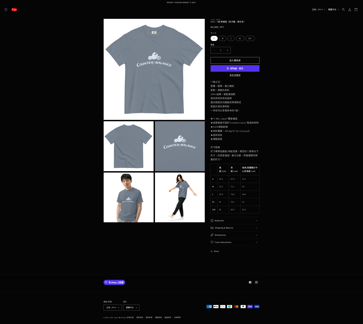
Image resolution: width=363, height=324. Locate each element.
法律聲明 (177, 317)
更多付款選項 (235, 75)
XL (240, 38)
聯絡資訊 (168, 317)
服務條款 (158, 317)
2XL (250, 38)
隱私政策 (149, 317)
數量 (212, 44)
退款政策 (139, 317)
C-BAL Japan (114, 317)
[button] (6, 9)
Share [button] (216, 251)
